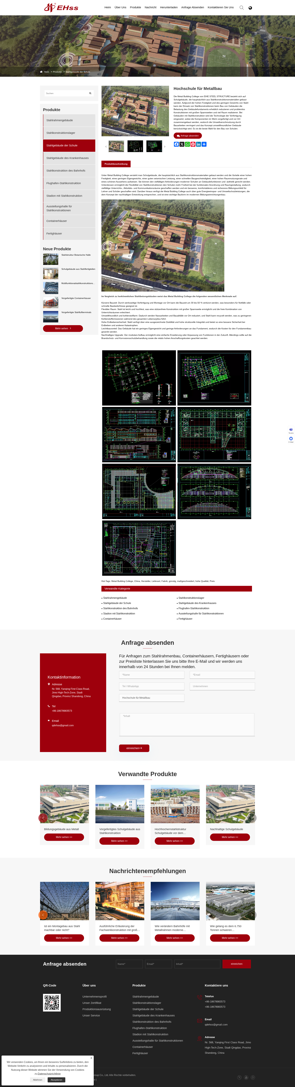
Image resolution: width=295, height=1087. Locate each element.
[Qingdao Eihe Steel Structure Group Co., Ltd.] (61, 4)
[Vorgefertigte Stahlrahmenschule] (119, 804)
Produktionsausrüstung (97, 1009)
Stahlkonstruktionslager (60, 132)
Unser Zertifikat (92, 1002)
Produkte (135, 7)
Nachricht (150, 7)
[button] (43, 818)
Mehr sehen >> (64, 841)
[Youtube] (246, 1077)
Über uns (120, 7)
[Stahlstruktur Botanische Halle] (50, 255)
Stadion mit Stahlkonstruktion (64, 195)
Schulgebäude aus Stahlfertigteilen (78, 269)
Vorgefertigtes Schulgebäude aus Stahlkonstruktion (230, 831)
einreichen (134, 748)
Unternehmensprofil (95, 996)
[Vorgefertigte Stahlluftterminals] (50, 312)
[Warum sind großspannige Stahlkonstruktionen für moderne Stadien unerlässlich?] (64, 901)
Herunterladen (169, 7)
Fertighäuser (54, 233)
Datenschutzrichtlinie (49, 1073)
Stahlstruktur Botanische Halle (76, 255)
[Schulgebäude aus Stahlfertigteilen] (50, 269)
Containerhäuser (56, 220)
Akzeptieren (56, 1080)
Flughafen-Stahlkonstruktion (63, 183)
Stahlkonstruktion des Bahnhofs (65, 170)
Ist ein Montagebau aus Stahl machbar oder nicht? (173, 928)
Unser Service (91, 1015)
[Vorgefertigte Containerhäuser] (50, 298)
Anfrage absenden (192, 7)
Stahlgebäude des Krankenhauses (67, 158)
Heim (107, 7)
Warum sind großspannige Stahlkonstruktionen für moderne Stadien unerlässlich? (64, 928)
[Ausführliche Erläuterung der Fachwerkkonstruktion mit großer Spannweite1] (230, 901)
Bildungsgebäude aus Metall (172, 829)
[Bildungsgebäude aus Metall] (175, 804)
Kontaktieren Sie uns (221, 7)
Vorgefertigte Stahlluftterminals (76, 312)
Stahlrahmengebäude (59, 120)
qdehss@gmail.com (63, 725)
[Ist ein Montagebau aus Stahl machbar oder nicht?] (175, 901)
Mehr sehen (62, 328)
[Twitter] (239, 1077)
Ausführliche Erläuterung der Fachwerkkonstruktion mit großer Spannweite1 (230, 928)
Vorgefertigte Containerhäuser (76, 298)
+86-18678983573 (62, 711)
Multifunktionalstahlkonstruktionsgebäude (78, 283)
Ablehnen (37, 1080)
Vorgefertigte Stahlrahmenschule (119, 829)
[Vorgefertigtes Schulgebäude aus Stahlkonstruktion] (230, 804)
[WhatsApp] (253, 1077)
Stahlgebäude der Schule (78, 72)
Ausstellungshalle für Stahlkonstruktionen (59, 208)
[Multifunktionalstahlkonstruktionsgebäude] (50, 283)
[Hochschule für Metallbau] (116, 146)
